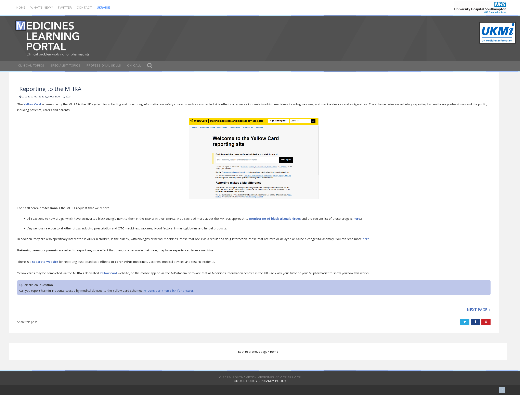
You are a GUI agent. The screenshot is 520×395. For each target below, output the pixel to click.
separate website (45, 262)
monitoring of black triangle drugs (275, 218)
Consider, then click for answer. (170, 290)
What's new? (41, 7)
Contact (84, 7)
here (356, 218)
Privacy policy (273, 381)
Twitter (65, 7)
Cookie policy (246, 381)
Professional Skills (104, 65)
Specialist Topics (65, 65)
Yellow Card (32, 104)
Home (20, 7)
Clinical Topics (31, 65)
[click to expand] (150, 66)
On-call (134, 65)
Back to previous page (253, 352)
